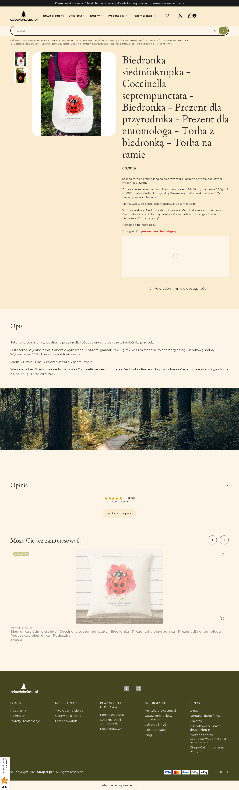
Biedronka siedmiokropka (175, 40)
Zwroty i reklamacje (25, 721)
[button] (223, 31)
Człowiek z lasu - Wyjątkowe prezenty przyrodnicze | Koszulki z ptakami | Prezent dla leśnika (57, 40)
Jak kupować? (155, 729)
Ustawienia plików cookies (158, 717)
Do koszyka (222, 618)
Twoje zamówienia (69, 710)
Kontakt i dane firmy (205, 715)
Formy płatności (112, 714)
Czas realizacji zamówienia (110, 721)
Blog (148, 735)
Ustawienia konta (68, 715)
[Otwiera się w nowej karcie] (126, 688)
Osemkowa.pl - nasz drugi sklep (205, 727)
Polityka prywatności (160, 710)
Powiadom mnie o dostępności (181, 288)
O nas (194, 710)
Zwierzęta (114, 40)
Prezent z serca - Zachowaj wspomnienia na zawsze (208, 738)
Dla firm (196, 721)
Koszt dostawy (111, 728)
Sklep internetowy (118, 785)
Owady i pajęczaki (132, 40)
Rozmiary (17, 715)
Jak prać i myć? (156, 724)
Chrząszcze (152, 40)
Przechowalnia (66, 721)
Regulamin (18, 710)
